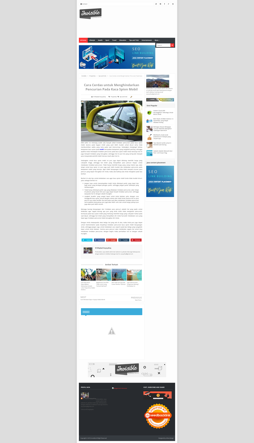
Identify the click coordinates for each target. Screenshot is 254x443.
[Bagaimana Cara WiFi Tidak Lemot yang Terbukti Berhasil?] (104, 275)
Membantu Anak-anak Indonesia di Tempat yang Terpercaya (162, 136)
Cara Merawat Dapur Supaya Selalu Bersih (92, 299)
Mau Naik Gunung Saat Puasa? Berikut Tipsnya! (119, 283)
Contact (84, 4)
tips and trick (123, 97)
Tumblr (125, 240)
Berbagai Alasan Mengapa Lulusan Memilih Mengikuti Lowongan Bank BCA (162, 128)
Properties (114, 97)
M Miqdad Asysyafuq (103, 248)
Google (113, 240)
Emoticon (86, 312)
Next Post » (138, 300)
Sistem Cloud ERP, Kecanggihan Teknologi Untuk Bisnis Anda (163, 112)
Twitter (89, 240)
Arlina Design (170, 438)
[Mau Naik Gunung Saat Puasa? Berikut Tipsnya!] (119, 275)
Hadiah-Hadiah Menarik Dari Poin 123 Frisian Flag (162, 152)
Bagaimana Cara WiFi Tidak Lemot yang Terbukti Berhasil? (102, 284)
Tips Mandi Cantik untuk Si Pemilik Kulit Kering (162, 144)
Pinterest (137, 240)
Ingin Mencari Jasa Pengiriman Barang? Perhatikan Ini (133, 284)
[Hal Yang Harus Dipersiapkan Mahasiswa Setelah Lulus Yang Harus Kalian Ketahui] (88, 275)
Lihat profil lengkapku (87, 409)
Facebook (101, 240)
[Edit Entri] (131, 96)
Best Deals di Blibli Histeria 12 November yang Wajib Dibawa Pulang (163, 120)
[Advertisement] (139, 22)
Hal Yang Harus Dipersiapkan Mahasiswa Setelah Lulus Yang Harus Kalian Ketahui (88, 286)
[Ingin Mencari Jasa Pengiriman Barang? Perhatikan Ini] (134, 275)
